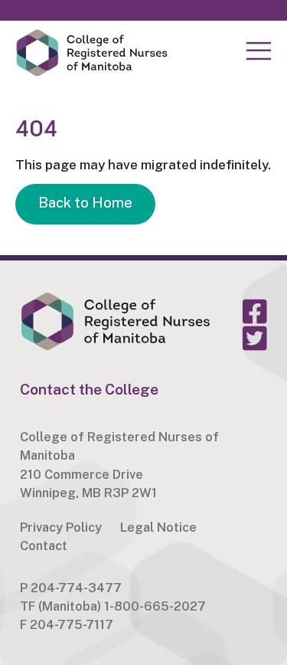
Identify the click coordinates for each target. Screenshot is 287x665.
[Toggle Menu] (258, 51)
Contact (43, 545)
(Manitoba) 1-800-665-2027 (122, 606)
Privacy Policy (61, 527)
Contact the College (89, 389)
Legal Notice (158, 527)
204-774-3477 (76, 587)
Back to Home (85, 203)
